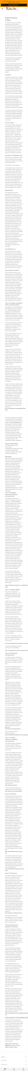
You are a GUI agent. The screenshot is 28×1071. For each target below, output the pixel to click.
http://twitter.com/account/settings (13, 791)
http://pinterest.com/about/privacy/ (13, 913)
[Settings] (25, 8)
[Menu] (2, 8)
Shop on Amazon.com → (14, 4)
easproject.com (16, 422)
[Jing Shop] (14, 8)
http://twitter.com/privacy (11, 785)
